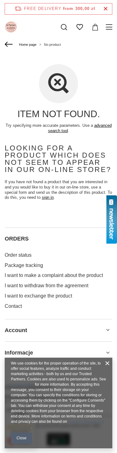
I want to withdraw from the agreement (46, 285)
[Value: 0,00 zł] (95, 27)
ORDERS (17, 239)
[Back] (9, 45)
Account (16, 330)
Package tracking (24, 265)
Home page (28, 44)
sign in (48, 197)
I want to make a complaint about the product (54, 275)
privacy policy (22, 384)
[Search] (64, 27)
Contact (13, 306)
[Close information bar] (105, 8)
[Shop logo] (11, 27)
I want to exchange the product (38, 295)
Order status (18, 255)
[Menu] (110, 27)
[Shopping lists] (79, 27)
